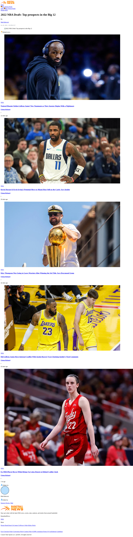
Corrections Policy (18, 531)
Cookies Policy (28, 531)
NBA (2, 5)
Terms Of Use (47, 531)
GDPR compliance (37, 531)
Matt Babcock (5, 22)
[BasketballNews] (7, 3)
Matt (11, 503)
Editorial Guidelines (57, 531)
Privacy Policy (24, 525)
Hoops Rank (4, 525)
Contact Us (17, 525)
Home (2, 10)
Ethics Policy (32, 525)
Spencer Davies (5, 503)
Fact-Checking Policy (7, 531)
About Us (11, 525)
